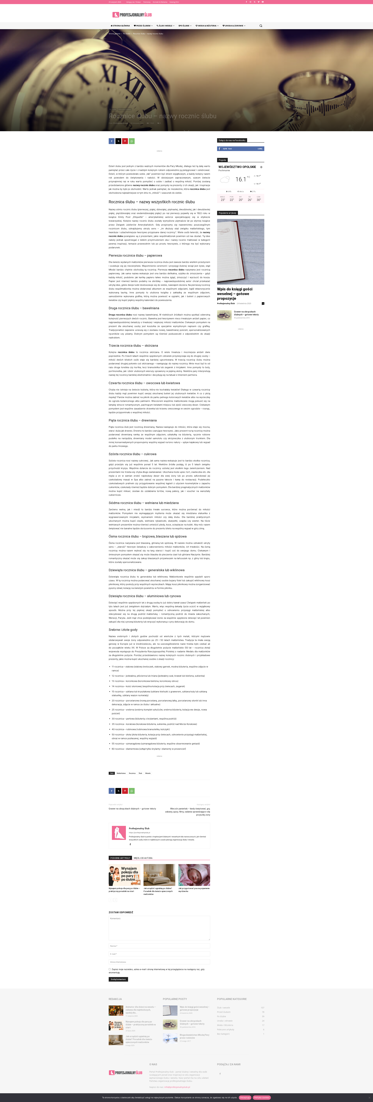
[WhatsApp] (132, 141)
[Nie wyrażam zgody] (369, 1097)
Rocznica (132, 773)
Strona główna (114, 33)
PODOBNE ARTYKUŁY (120, 858)
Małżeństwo (121, 773)
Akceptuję (245, 1097)
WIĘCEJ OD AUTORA (143, 858)
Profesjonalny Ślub (120, 123)
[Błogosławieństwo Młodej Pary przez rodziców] (170, 1038)
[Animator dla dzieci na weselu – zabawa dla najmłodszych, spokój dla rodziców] (116, 1010)
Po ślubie (126, 33)
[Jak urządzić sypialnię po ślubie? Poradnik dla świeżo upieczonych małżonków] (159, 875)
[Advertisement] (159, 156)
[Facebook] (246, 2)
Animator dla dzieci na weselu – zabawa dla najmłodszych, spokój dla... (141, 1010)
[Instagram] (250, 2)
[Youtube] (262, 2)
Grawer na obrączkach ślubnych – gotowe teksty (132, 808)
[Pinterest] (125, 141)
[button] (260, 25)
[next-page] (115, 900)
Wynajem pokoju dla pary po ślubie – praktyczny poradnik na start (141, 1025)
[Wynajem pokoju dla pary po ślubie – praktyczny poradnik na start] (124, 875)
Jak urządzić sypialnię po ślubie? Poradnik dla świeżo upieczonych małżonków (158, 891)
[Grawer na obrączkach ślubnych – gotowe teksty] (224, 315)
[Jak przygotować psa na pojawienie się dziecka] (194, 875)
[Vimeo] (258, 2)
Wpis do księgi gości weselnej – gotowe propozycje (234, 294)
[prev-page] (110, 900)
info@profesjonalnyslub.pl (177, 1087)
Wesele (148, 773)
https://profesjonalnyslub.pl (139, 833)
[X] (254, 2)
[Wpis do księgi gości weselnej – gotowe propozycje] (170, 1010)
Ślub (140, 773)
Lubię (260, 149)
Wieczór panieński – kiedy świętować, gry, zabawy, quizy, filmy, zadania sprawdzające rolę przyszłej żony (187, 811)
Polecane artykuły (124, 109)
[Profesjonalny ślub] (132, 14)
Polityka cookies (261, 1097)
